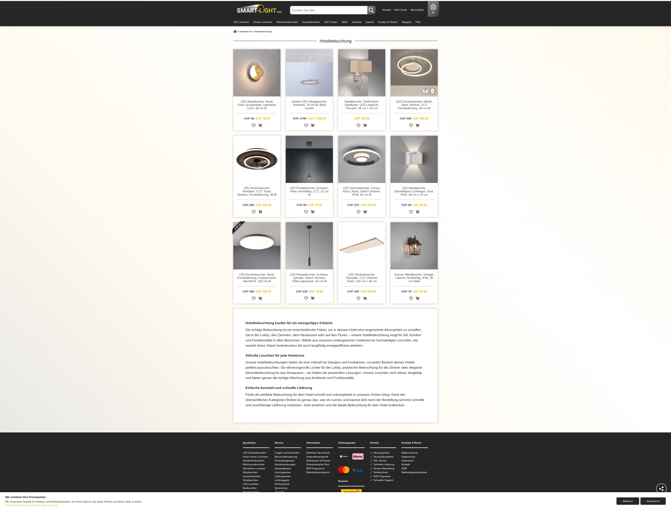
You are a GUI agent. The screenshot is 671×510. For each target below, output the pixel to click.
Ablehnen (628, 501)
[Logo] (258, 8)
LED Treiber (330, 22)
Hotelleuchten (250, 480)
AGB (404, 468)
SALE (345, 22)
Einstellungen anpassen (45, 505)
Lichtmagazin (282, 480)
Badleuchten (250, 488)
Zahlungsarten (283, 476)
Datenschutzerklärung (17, 505)
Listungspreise (283, 472)
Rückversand (282, 484)
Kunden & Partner (388, 22)
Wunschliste (417, 9)
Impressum (408, 460)
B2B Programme (315, 468)
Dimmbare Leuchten (254, 468)
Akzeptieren (653, 501)
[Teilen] (661, 488)
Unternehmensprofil (317, 456)
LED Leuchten (241, 22)
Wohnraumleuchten (287, 22)
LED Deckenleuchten (254, 452)
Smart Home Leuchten (255, 456)
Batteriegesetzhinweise (414, 472)
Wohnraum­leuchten (254, 464)
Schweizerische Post (317, 464)
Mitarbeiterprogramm (318, 472)
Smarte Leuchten (262, 22)
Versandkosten (283, 468)
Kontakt (387, 9)
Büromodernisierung (286, 456)
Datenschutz (408, 456)
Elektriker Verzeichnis (318, 452)
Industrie (357, 22)
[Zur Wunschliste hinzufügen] (254, 126)
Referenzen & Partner (318, 460)
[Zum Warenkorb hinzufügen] (260, 126)
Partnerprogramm (284, 460)
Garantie (279, 491)
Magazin (406, 22)
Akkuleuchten (250, 472)
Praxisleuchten (251, 491)
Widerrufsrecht (410, 452)
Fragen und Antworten (287, 452)
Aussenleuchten (311, 22)
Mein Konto (400, 9)
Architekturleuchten (253, 460)
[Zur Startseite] (235, 32)
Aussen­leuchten (252, 476)
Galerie (370, 22)
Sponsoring (281, 488)
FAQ (418, 22)
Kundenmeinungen (285, 464)
